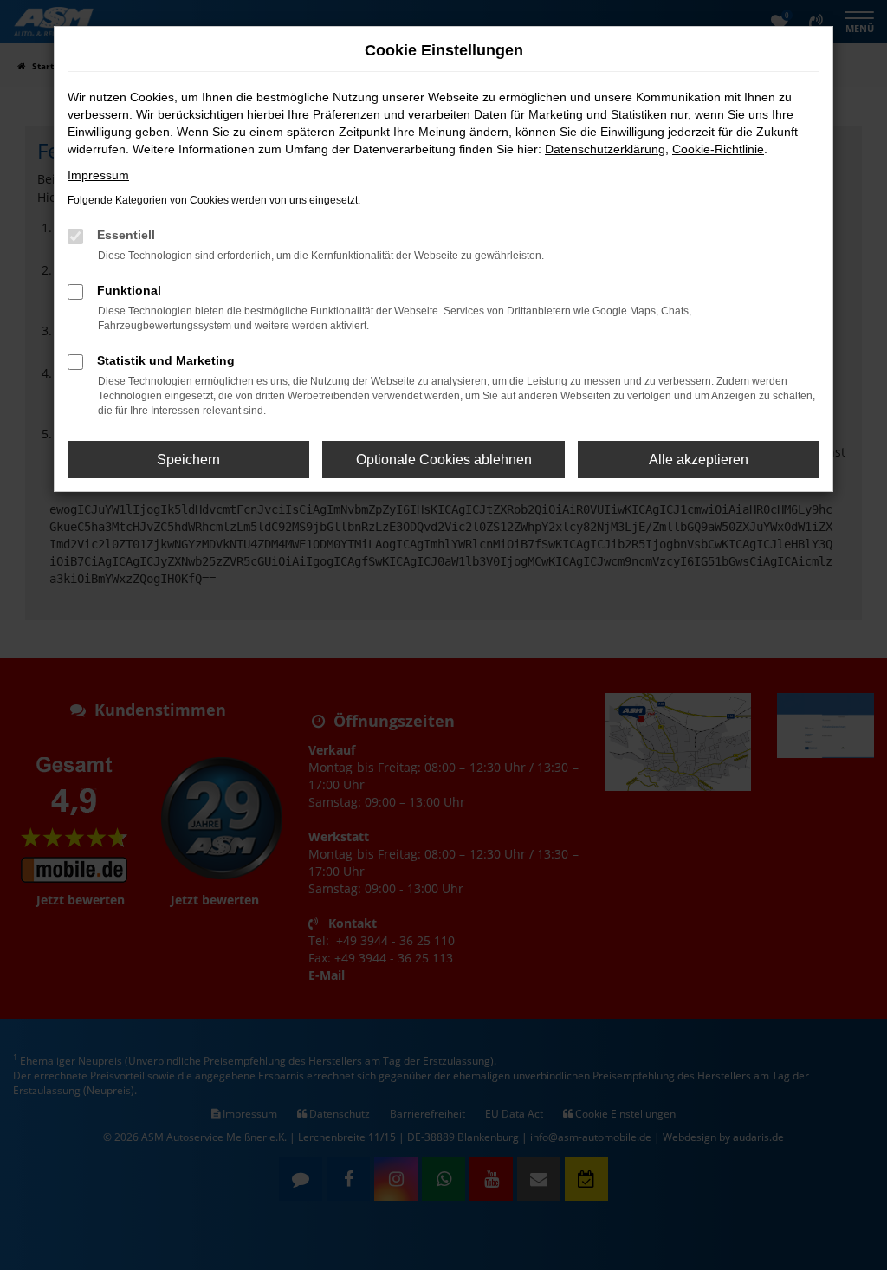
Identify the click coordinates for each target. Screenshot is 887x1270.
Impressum (98, 175)
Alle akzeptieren (698, 459)
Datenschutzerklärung (605, 149)
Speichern (188, 459)
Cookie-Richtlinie (718, 149)
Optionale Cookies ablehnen (444, 459)
